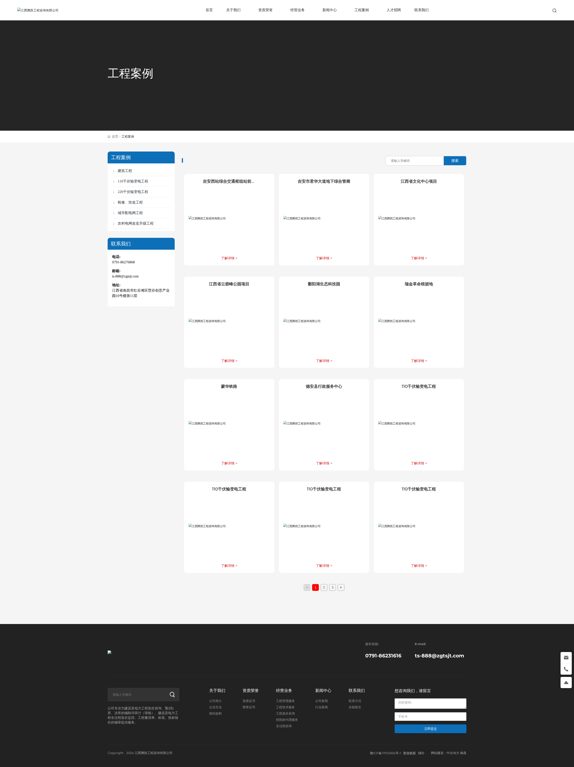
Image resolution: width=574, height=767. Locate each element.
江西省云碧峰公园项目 (229, 284)
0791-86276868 (123, 262)
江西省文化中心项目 (419, 181)
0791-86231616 (383, 656)
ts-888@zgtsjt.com (125, 276)
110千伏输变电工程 (419, 386)
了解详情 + (229, 258)
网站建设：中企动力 (445, 753)
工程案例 (130, 73)
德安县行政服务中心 (324, 386)
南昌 (463, 753)
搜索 (455, 160)
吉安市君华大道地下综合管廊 (324, 181)
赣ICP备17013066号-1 (385, 753)
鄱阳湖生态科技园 (324, 284)
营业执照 (409, 753)
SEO (421, 753)
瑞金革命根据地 (419, 284)
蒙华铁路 (229, 386)
